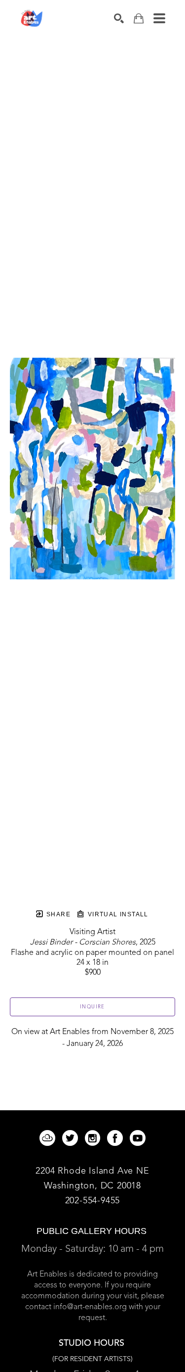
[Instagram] (94, 1138)
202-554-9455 (92, 1200)
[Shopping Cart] (139, 18)
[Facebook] (116, 1138)
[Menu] (159, 18)
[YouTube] (138, 1138)
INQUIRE (92, 1006)
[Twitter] (71, 1138)
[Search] (119, 18)
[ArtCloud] (49, 1138)
